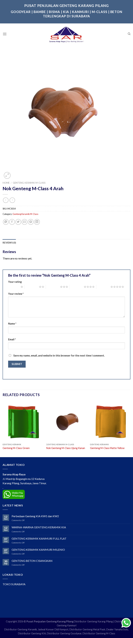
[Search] (129, 34)
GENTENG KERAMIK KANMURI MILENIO (38, 549)
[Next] (130, 429)
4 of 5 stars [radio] (77, 286)
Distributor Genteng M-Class (99, 633)
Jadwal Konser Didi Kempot (53, 629)
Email (12, 339)
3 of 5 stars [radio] (53, 286)
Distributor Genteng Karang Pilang (93, 621)
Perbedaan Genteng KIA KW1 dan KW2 (35, 516)
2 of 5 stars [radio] (32, 286)
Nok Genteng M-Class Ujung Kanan (65, 448)
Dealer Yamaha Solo (117, 629)
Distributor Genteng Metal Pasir (87, 629)
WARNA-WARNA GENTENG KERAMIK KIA (39, 527)
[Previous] (2, 429)
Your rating (15, 281)
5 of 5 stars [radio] (103, 286)
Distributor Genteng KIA (32, 633)
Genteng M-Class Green (16, 448)
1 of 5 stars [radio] (13, 286)
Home (6, 182)
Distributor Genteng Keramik (20, 629)
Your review (16, 293)
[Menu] (5, 34)
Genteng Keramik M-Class (29, 182)
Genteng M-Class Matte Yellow (107, 448)
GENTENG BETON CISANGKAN (32, 560)
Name (12, 323)
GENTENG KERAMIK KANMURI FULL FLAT (39, 538)
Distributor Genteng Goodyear (64, 633)
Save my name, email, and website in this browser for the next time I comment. (59, 355)
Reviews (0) (9, 242)
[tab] (9, 242)
